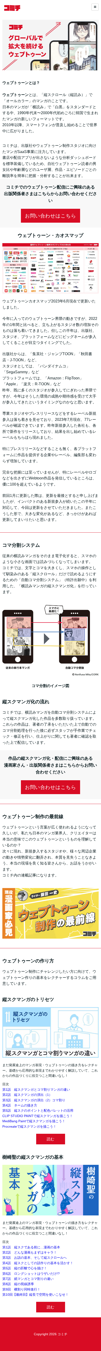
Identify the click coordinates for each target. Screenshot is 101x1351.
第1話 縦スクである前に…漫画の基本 (31, 1247)
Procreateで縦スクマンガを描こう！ (29, 1126)
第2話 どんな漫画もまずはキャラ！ (29, 1252)
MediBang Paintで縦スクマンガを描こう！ (33, 1121)
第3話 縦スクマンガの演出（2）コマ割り (33, 1100)
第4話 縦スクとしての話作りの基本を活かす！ (37, 1263)
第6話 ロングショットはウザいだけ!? (31, 1273)
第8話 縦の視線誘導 (18, 1284)
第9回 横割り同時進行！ (21, 1289)
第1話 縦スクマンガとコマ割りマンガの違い (36, 1089)
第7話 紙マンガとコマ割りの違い (28, 1279)
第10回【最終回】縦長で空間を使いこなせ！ (35, 1294)
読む (50, 1139)
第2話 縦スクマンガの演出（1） (27, 1095)
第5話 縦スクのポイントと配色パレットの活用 (37, 1110)
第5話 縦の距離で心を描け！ (24, 1268)
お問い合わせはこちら (50, 215)
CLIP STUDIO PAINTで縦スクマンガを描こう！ (37, 1116)
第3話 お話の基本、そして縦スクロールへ (34, 1257)
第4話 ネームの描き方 (19, 1105)
